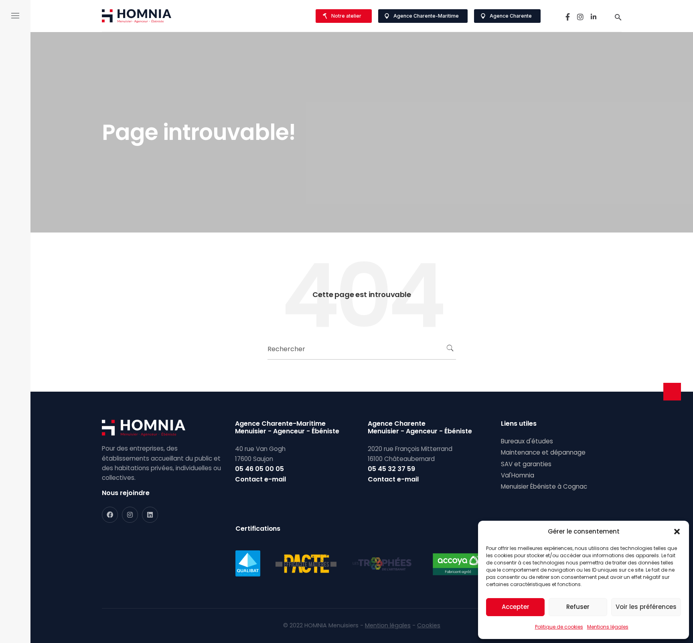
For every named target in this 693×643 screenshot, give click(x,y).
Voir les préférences (646, 607)
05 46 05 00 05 (259, 468)
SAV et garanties (526, 464)
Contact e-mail (260, 479)
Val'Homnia (517, 475)
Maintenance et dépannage (543, 452)
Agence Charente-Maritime (426, 16)
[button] (677, 532)
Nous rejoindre (126, 492)
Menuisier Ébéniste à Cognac (544, 486)
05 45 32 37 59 (391, 468)
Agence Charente (511, 16)
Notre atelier (346, 16)
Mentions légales (607, 626)
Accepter (515, 607)
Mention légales (388, 625)
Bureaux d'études (527, 441)
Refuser (578, 607)
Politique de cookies (559, 626)
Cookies (428, 625)
